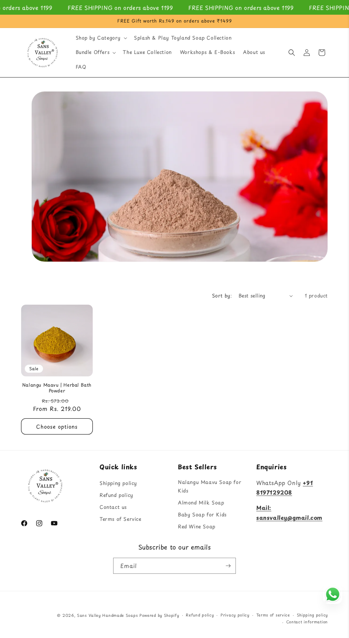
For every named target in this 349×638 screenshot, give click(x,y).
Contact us (113, 507)
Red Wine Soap (196, 526)
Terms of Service (120, 519)
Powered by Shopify (159, 615)
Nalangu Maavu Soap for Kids (209, 486)
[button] (101, 38)
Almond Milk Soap (201, 502)
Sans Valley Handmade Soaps (107, 615)
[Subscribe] (228, 566)
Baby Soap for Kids (202, 514)
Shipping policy (118, 483)
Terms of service (273, 615)
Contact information (307, 622)
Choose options (57, 426)
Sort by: (222, 295)
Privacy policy (235, 615)
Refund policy (116, 495)
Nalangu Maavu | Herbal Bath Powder (57, 388)
